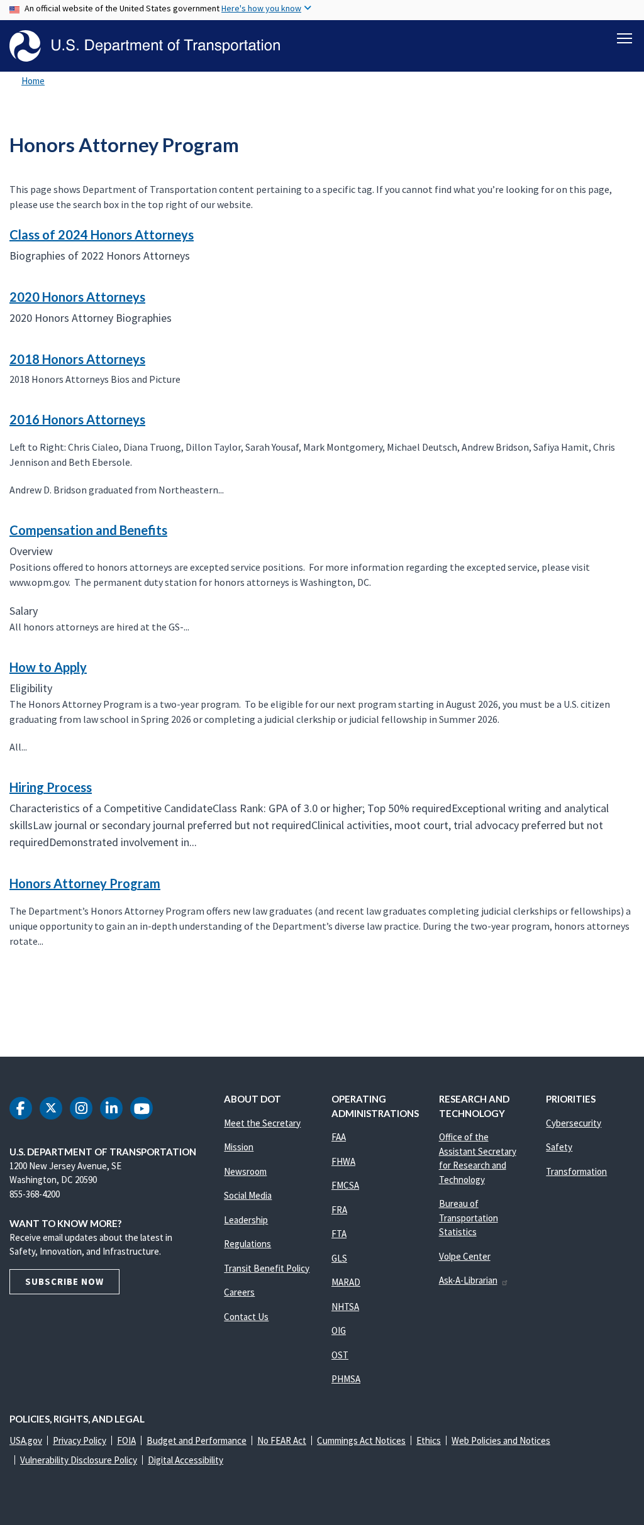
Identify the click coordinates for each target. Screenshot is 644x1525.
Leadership (246, 1220)
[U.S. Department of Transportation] (144, 46)
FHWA (343, 1161)
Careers (239, 1292)
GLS (339, 1258)
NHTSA (345, 1307)
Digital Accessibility (185, 1460)
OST (339, 1355)
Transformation (576, 1171)
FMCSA (345, 1185)
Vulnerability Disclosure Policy (78, 1460)
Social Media (248, 1195)
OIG (338, 1330)
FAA (338, 1137)
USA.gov (25, 1440)
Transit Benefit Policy (266, 1268)
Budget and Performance (197, 1440)
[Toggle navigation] (624, 38)
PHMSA (345, 1379)
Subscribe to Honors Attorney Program (7, 1003)
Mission (238, 1147)
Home (33, 81)
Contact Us (246, 1317)
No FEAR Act (281, 1440)
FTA (339, 1234)
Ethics (428, 1440)
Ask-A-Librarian (468, 1280)
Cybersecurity (573, 1123)
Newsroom (245, 1171)
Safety (559, 1147)
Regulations (247, 1244)
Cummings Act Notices (361, 1440)
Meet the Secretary (262, 1123)
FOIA (126, 1440)
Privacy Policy (79, 1440)
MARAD (345, 1282)
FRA (339, 1210)
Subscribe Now (64, 1281)
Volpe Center (465, 1256)
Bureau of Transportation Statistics (468, 1217)
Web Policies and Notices (501, 1440)
